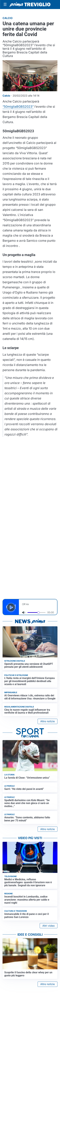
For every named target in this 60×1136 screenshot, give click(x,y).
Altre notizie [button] (47, 721)
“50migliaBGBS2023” (18, 106)
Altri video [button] (48, 925)
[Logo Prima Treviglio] (30, 4)
